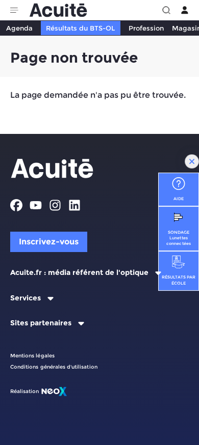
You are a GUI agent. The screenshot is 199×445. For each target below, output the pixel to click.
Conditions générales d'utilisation (53, 367)
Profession (146, 28)
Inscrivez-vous (49, 241)
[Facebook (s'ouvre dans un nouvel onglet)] (16, 205)
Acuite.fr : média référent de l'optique (79, 272)
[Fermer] (192, 161)
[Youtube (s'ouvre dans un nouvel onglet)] (36, 205)
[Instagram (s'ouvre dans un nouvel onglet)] (55, 205)
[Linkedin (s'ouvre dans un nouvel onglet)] (74, 205)
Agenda (19, 28)
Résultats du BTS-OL (80, 28)
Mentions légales (32, 355)
